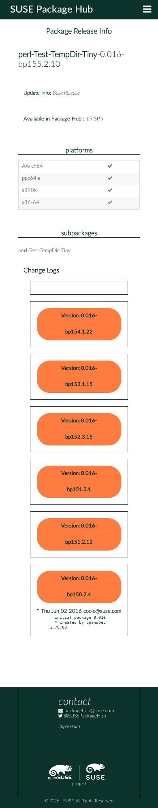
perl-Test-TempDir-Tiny (57, 55)
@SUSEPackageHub (84, 716)
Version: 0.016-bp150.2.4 (79, 586)
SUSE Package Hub (51, 10)
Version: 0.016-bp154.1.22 (79, 324)
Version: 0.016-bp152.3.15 (79, 429)
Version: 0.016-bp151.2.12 (79, 534)
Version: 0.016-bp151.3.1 (79, 481)
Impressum (69, 726)
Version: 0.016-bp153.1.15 (79, 376)
